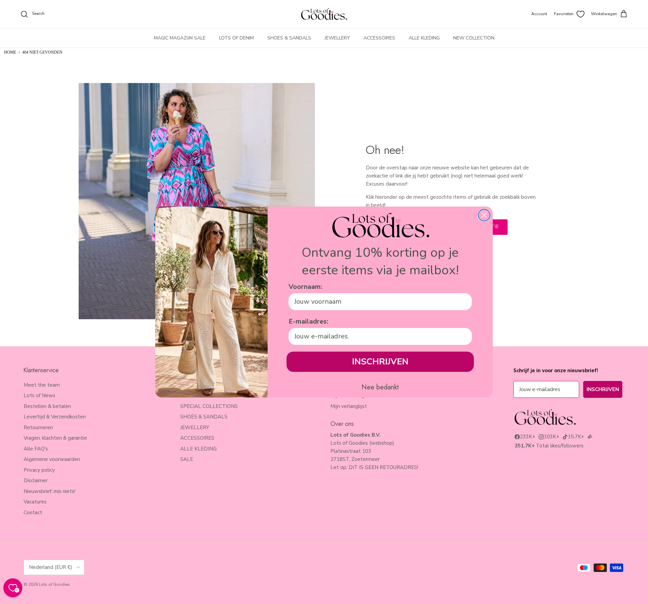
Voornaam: (305, 286)
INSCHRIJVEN (380, 361)
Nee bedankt (380, 387)
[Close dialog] (484, 215)
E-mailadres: (308, 321)
